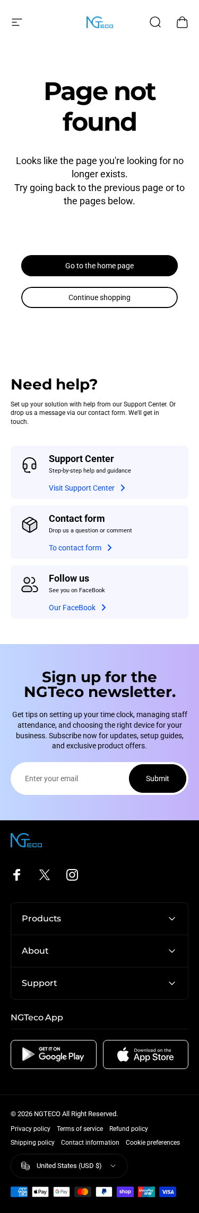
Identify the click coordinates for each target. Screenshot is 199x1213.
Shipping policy (33, 1142)
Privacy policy (30, 1129)
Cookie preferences (153, 1142)
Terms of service (80, 1129)
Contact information (90, 1142)
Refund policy (128, 1129)
